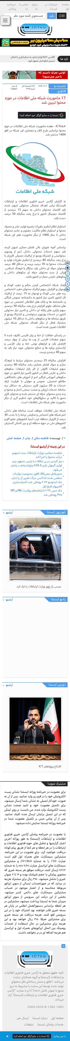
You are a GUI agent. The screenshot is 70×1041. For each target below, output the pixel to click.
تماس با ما (23, 6)
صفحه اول (65, 6)
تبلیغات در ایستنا (51, 6)
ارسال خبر (23, 1018)
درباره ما (35, 6)
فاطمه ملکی (41, 438)
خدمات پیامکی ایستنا (50, 1024)
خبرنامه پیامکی (11, 6)
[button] (35, 1036)
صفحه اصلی (14, 438)
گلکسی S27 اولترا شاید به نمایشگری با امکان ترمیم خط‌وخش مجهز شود (33, 59)
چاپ (27, 438)
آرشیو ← (7, 512)
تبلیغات (29, 1024)
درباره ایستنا (39, 1018)
